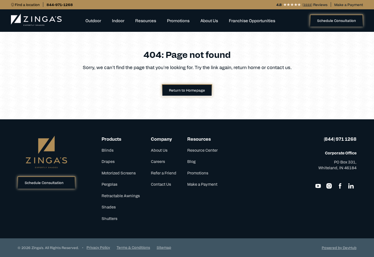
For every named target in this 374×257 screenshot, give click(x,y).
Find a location (27, 4)
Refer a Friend (163, 172)
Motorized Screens (119, 172)
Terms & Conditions (133, 247)
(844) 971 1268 (340, 139)
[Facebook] (340, 185)
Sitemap (164, 247)
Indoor (118, 20)
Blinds (108, 150)
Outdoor (93, 20)
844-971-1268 (60, 4)
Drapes (108, 161)
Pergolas (109, 184)
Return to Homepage (187, 90)
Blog (191, 161)
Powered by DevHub (339, 247)
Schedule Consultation (336, 20)
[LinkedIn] (351, 185)
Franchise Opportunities (252, 20)
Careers (158, 161)
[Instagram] (329, 185)
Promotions (178, 20)
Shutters (109, 218)
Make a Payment (348, 4)
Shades (109, 206)
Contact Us (161, 184)
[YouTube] (318, 185)
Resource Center (202, 150)
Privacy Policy (98, 247)
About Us (159, 150)
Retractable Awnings (121, 195)
